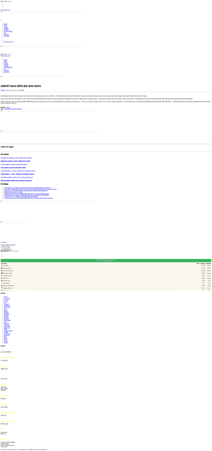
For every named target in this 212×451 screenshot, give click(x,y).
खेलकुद (6, 310)
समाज (5, 340)
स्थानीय (6, 27)
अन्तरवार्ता (6, 34)
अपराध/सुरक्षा (7, 307)
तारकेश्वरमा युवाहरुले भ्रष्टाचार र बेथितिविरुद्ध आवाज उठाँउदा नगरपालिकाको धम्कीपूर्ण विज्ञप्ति (27, 195)
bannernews (7, 298)
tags (5, 302)
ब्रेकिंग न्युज (7, 328)
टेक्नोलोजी (6, 314)
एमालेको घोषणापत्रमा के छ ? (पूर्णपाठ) (14, 192)
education (6, 299)
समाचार (6, 24)
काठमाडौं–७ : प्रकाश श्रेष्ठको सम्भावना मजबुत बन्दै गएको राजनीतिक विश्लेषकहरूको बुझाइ (26, 190)
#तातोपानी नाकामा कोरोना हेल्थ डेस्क (13, 109)
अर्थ (5, 33)
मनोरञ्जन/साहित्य (8, 31)
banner (6, 296)
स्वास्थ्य (6, 342)
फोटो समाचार (7, 326)
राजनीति (6, 28)
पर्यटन (5, 322)
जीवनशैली (6, 30)
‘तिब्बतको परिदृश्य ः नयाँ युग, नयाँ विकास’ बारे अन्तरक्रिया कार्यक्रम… (18, 174)
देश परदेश (6, 319)
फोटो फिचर (6, 325)
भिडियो (5, 329)
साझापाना (3, 90)
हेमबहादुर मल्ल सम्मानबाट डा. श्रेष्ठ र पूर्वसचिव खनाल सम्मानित (15, 161)
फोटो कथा (6, 323)
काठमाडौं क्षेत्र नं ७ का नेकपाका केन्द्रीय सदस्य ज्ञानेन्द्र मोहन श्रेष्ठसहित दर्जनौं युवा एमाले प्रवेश (27, 187)
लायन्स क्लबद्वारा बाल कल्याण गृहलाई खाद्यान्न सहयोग (13, 167)
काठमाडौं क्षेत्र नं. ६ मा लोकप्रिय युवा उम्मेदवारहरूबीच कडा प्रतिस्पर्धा (21, 196)
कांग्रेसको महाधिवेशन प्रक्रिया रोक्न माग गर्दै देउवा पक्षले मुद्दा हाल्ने (16, 180)
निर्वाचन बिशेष (7, 320)
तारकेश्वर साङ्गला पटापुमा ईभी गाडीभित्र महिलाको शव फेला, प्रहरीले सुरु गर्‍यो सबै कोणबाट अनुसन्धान (29, 198)
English (6, 301)
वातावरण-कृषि (7, 334)
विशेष (5, 25)
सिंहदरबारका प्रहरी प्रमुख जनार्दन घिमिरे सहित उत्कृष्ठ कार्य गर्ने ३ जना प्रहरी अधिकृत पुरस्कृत (27, 193)
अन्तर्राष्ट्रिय (7, 305)
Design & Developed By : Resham (55, 449)
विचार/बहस (6, 36)
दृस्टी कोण (6, 317)
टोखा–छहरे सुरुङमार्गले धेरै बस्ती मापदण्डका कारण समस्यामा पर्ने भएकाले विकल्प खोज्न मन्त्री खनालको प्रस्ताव (31, 189)
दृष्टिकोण (6, 316)
